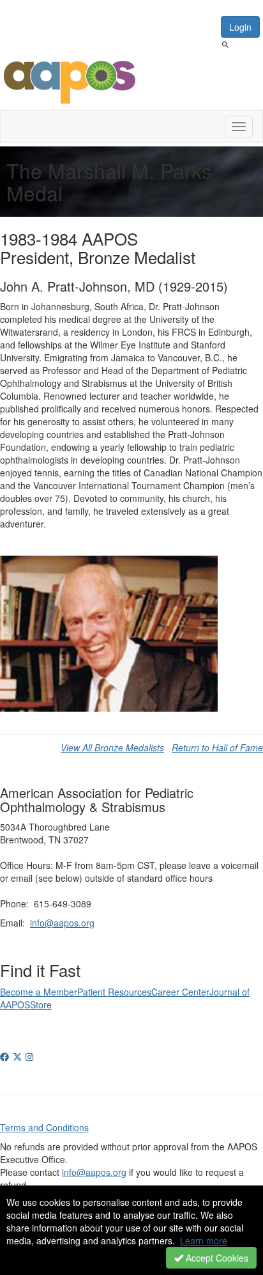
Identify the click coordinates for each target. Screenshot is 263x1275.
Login (240, 26)
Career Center (180, 991)
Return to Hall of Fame (217, 747)
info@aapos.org (62, 922)
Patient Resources (114, 991)
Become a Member (38, 991)
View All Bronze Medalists (112, 747)
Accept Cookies (215, 1257)
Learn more (203, 1240)
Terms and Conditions (44, 1127)
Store (41, 1004)
